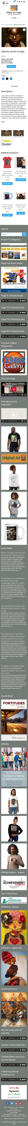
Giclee (10, 71)
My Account (11, 1107)
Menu (14, 18)
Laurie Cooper (9, 24)
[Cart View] (13, 2)
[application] (14, 300)
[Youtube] (24, 1)
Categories (9, 1111)
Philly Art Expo (14, 12)
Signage (25, 1116)
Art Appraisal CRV (16, 1116)
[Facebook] (17, 1)
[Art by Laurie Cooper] (6, 142)
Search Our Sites (17, 1111)
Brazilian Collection (6, 1116)
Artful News (6, 548)
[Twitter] (19, 1)
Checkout (21, 1107)
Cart (17, 1107)
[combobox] (14, 244)
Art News (14, 1114)
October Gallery (14, 1112)
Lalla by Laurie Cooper (6, 136)
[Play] (3, 301)
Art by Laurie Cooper (6, 145)
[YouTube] (20, 1103)
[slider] (24, 300)
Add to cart (11, 66)
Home (2, 24)
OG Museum (21, 1114)
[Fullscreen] (25, 395)
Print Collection (7, 1114)
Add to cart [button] (21, 213)
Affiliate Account (8, 1118)
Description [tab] (15, 86)
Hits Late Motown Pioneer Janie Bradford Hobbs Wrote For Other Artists (13, 608)
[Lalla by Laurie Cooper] (6, 133)
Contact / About (14, 1109)
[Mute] (20, 301)
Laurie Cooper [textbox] (13, 245)
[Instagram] (21, 1)
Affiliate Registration (18, 1118)
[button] (24, 29)
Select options (7, 183)
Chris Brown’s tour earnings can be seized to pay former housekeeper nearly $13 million (13, 580)
